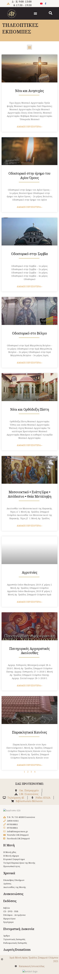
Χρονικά (9, 873)
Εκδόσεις (10, 901)
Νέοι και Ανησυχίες (29, 91)
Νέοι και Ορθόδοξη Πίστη (29, 409)
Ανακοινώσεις (13, 894)
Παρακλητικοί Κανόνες (29, 732)
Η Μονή (9, 845)
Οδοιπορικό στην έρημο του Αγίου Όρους (29, 175)
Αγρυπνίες (29, 572)
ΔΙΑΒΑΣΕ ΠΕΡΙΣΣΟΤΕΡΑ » (29, 126)
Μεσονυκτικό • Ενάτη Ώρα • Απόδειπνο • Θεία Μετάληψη (29, 494)
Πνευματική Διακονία (18, 929)
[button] (35, 13)
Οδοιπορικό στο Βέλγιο (29, 333)
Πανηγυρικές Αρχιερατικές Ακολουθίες (29, 650)
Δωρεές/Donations (17, 950)
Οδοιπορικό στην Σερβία (29, 254)
